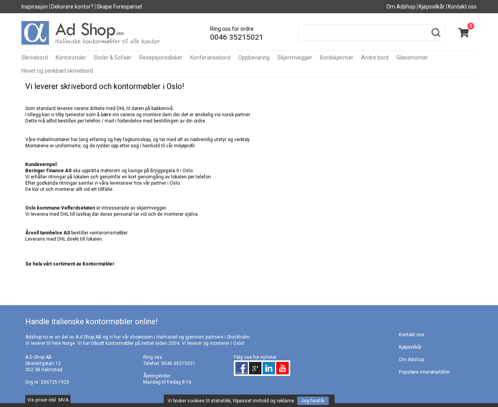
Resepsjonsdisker (160, 57)
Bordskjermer (336, 57)
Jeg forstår (313, 401)
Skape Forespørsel (119, 6)
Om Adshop (401, 6)
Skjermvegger (294, 57)
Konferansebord (210, 57)
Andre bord (375, 57)
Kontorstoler (71, 57)
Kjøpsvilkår (432, 6)
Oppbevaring (254, 57)
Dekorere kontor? (72, 6)
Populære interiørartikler (424, 372)
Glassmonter (412, 57)
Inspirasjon (34, 6)
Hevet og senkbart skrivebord (57, 71)
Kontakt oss (462, 6)
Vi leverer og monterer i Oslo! (213, 343)
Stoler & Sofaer (113, 57)
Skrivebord (34, 57)
